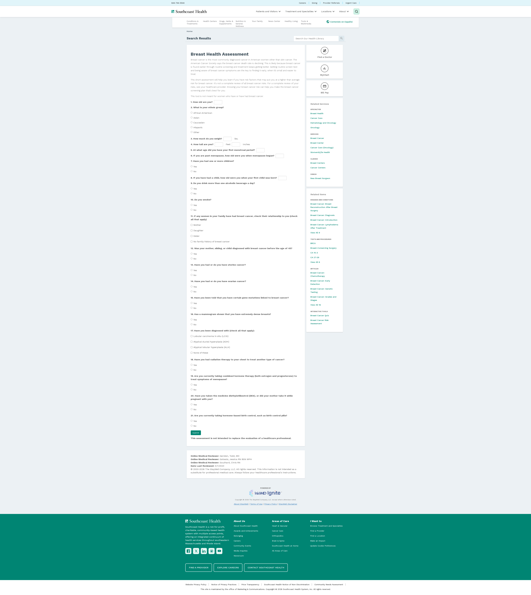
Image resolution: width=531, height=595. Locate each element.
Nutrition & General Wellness (241, 23)
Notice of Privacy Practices (223, 584)
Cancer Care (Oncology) (321, 147)
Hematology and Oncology (323, 123)
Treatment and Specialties (299, 11)
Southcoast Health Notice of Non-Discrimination (286, 584)
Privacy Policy (270, 504)
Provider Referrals (331, 3)
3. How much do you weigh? (206, 138)
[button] (196, 432)
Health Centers (210, 21)
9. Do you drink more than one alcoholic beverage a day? (223, 183)
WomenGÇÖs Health (320, 152)
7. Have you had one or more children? (212, 161)
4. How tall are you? (202, 144)
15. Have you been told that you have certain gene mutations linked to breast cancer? (240, 297)
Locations (326, 11)
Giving (314, 3)
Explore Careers (228, 567)
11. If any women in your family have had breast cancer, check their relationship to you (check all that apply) (244, 218)
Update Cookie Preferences (323, 546)
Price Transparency (250, 584)
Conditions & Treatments (192, 22)
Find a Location (317, 536)
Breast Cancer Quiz (319, 315)
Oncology (314, 127)
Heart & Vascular (279, 526)
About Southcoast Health (246, 526)
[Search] (356, 11)
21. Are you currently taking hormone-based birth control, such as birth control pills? (239, 415)
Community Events (242, 546)
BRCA (313, 243)
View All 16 (315, 305)
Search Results (199, 38)
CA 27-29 (314, 257)
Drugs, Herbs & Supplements (226, 22)
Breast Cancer (317, 138)
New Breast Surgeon (320, 178)
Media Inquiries (241, 551)
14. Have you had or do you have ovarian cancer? (218, 281)
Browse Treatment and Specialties (326, 526)
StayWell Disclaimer (288, 504)
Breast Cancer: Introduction (323, 220)
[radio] (191, 113)
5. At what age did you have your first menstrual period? (223, 150)
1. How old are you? (202, 102)
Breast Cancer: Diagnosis (322, 215)
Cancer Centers (317, 168)
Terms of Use (256, 504)
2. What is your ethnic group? (207, 107)
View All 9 (315, 233)
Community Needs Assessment (328, 584)
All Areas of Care (279, 551)
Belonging (238, 536)
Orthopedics (277, 536)
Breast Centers (317, 163)
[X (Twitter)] (196, 551)
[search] (316, 38)
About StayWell (241, 504)
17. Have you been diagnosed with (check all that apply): (223, 330)
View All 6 (315, 262)
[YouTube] (219, 551)
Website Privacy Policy (195, 584)
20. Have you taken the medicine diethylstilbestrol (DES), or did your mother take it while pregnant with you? (242, 397)
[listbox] (219, 144)
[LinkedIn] (204, 551)
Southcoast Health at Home (285, 546)
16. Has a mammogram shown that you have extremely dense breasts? (231, 314)
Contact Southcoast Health (266, 567)
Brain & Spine (278, 541)
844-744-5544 (177, 3)
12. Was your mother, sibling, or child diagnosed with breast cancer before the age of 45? (241, 248)
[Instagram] (212, 551)
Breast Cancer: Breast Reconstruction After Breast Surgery (323, 207)
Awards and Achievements (246, 531)
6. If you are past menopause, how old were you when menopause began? (232, 155)
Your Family (257, 21)
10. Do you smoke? (201, 199)
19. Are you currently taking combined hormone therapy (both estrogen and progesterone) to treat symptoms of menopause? (244, 378)
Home (189, 31)
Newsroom (239, 556)
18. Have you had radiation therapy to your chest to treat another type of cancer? (237, 359)
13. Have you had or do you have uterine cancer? (218, 264)
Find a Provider (317, 531)
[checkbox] (191, 225)
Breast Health (316, 113)
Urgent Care (351, 3)
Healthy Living (291, 21)
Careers (302, 3)
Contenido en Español (341, 22)
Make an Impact (317, 541)
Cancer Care (316, 118)
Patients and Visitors (267, 11)
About (342, 11)
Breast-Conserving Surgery (323, 248)
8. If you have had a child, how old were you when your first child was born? (234, 177)
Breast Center (317, 143)
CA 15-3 (314, 253)
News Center (274, 21)
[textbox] (218, 102)
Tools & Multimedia (306, 22)
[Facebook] (188, 551)
